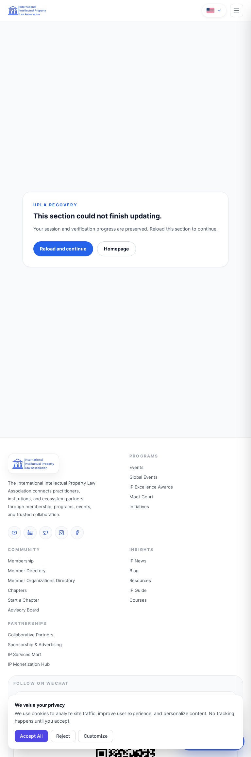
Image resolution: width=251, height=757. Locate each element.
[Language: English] (214, 10)
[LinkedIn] (30, 532)
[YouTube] (14, 532)
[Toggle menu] (236, 10)
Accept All (31, 736)
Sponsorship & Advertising (35, 644)
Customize (96, 736)
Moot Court (141, 496)
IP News (137, 560)
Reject (63, 736)
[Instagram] (61, 532)
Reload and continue (63, 248)
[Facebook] (77, 532)
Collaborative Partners (30, 634)
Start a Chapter (23, 600)
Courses (138, 600)
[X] (45, 532)
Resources (140, 580)
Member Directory (26, 570)
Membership (21, 560)
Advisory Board (23, 609)
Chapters (17, 590)
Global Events (143, 477)
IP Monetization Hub (29, 664)
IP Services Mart (24, 654)
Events (136, 467)
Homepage (116, 248)
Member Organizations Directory (41, 580)
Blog (134, 570)
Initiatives (139, 506)
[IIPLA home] (27, 10)
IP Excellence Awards (151, 487)
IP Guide (138, 590)
